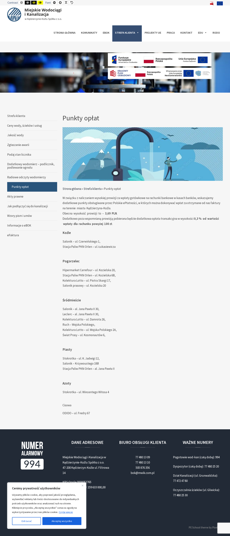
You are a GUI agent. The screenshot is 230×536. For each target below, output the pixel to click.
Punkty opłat (20, 187)
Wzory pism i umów (19, 216)
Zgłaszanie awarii (18, 145)
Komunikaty (89, 32)
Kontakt (186, 32)
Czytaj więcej (66, 512)
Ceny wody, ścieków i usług (24, 126)
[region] (46, 505)
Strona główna (64, 32)
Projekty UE (153, 32)
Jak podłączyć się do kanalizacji (27, 206)
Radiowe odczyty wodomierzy (26, 177)
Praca (171, 32)
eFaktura (13, 235)
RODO (216, 32)
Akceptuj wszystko (62, 521)
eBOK (106, 32)
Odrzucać (26, 521)
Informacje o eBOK (19, 225)
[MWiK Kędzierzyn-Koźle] (34, 15)
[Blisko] (82, 485)
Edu (200, 32)
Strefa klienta (125, 32)
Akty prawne (15, 196)
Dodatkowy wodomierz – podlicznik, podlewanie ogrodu (30, 165)
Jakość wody (15, 135)
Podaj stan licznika (19, 155)
